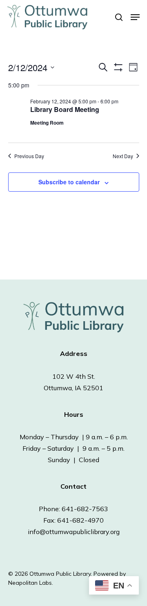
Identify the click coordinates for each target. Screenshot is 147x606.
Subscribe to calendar (69, 182)
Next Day (123, 156)
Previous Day (29, 156)
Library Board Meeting (64, 109)
